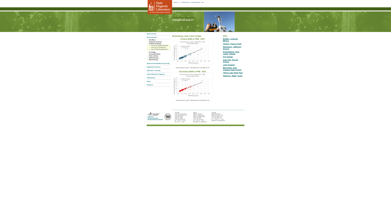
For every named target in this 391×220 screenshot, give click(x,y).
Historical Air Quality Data (158, 47)
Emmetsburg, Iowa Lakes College (231, 53)
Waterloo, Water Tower (233, 76)
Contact (175, 2)
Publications (151, 78)
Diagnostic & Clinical (153, 67)
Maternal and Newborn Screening (158, 63)
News (148, 81)
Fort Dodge (228, 57)
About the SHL (151, 34)
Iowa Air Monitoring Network (159, 49)
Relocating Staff (195, 2)
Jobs (202, 2)
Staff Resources (185, 2)
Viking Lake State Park (233, 73)
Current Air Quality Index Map (159, 45)
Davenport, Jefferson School (232, 48)
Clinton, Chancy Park (232, 44)
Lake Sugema (229, 65)
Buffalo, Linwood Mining (230, 40)
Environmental (152, 37)
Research (150, 85)
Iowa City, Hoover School (230, 61)
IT (179, 2)
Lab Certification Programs (156, 74)
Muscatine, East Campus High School (232, 69)
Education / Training (153, 70)
